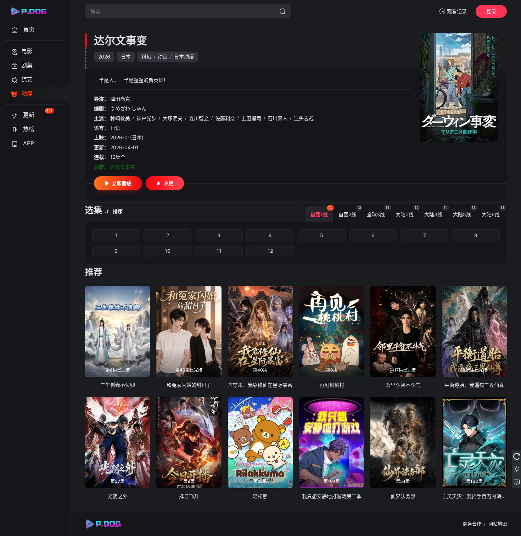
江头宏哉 (304, 118)
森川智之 (199, 118)
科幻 (146, 57)
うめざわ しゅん (128, 108)
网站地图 (497, 523)
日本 (126, 57)
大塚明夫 (173, 118)
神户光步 (146, 118)
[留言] (516, 481)
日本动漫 (184, 57)
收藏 (168, 183)
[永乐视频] (32, 11)
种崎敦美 (120, 118)
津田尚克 (120, 99)
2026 (104, 57)
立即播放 (121, 183)
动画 (163, 57)
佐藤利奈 (225, 118)
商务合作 (472, 523)
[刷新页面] (516, 456)
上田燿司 (251, 118)
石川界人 (277, 118)
